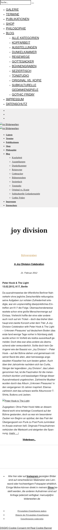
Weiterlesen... (29, 439)
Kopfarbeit (21, 42)
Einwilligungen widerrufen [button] (32, 519)
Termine (12, 14)
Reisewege (21, 56)
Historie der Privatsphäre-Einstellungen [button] (32, 515)
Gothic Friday (23, 94)
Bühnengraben (24, 66)
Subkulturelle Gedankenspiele (26, 193)
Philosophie (16, 28)
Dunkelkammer (24, 52)
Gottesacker (23, 61)
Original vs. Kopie (26, 80)
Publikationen (17, 19)
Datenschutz (16, 104)
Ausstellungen (24, 47)
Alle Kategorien (25, 38)
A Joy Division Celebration (29, 264)
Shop (10, 23)
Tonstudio (20, 75)
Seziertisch (21, 71)
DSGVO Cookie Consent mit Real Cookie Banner (26, 528)
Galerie (12, 9)
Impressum (15, 99)
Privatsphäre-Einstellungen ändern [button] (32, 511)
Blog (10, 33)
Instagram (33, 476)
